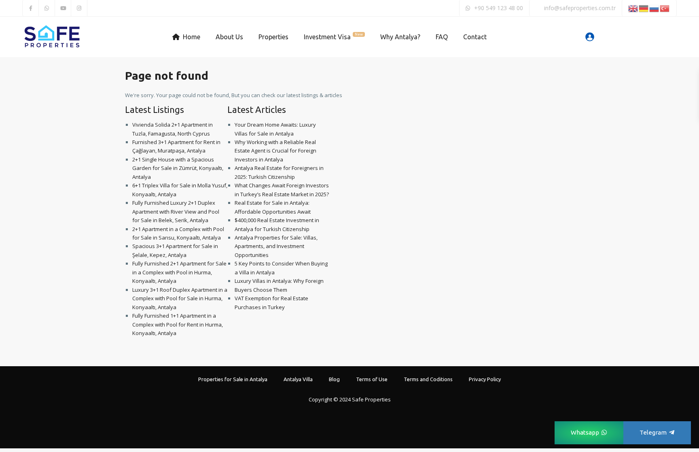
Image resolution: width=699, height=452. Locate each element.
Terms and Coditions (428, 379)
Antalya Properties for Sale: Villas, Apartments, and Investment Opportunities (276, 246)
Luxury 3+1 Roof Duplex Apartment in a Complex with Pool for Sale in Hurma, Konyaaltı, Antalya (179, 298)
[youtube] (63, 8)
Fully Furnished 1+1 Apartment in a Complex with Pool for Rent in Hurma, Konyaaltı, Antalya (177, 324)
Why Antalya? (400, 36)
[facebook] (31, 8)
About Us (229, 36)
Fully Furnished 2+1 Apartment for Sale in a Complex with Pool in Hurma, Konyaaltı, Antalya (179, 272)
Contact (475, 36)
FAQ (442, 36)
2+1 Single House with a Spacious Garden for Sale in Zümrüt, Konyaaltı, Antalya (177, 168)
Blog (334, 379)
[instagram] (79, 8)
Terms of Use (372, 379)
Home (191, 36)
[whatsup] (47, 8)
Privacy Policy (485, 379)
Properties (273, 36)
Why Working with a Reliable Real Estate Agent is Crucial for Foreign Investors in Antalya (275, 150)
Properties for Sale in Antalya (232, 379)
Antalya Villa (298, 379)
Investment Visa (333, 36)
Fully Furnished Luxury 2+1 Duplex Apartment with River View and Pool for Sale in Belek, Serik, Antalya (175, 211)
